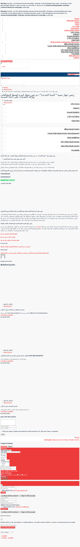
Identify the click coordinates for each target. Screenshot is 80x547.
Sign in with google (28, 496)
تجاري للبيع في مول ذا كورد (9, 406)
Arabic (4, 538)
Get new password (7, 527)
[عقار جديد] (4, 457)
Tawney (76, 34)
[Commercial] (5, 462)
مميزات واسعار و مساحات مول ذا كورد (12, 309)
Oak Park (75, 40)
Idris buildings (73, 48)
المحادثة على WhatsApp (8, 180)
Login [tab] (6, 482)
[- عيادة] (5, 465)
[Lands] (5, 460)
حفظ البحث (4, 478)
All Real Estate (73, 21)
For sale (75, 26)
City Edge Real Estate (70, 50)
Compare (4, 446)
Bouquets (75, 28)
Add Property (6, 61)
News (77, 22)
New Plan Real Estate (70, 52)
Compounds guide (71, 30)
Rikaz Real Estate (71, 44)
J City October (73, 38)
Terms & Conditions (22, 507)
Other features (6, 473)
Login (3, 492)
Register (4, 508)
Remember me (7, 490)
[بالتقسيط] (4, 455)
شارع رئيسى (5, 475)
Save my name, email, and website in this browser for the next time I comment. (30, 431)
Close (10, 446)
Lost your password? (19, 490)
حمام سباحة (13, 475)
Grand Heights (73, 36)
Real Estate (8, 89)
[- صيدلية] (5, 463)
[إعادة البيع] (4, 454)
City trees (75, 32)
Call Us (76, 58)
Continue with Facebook (9, 496)
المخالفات (38, 226)
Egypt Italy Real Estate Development (63, 46)
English (4, 536)
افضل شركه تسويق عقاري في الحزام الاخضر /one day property (22, 355)
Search (3, 476)
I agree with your (15, 507)
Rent (77, 24)
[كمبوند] (4, 459)
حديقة (19, 475)
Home (76, 19)
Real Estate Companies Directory (65, 42)
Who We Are (74, 56)
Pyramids (75, 54)
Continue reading (7, 315)
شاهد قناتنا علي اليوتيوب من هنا (9, 234)
